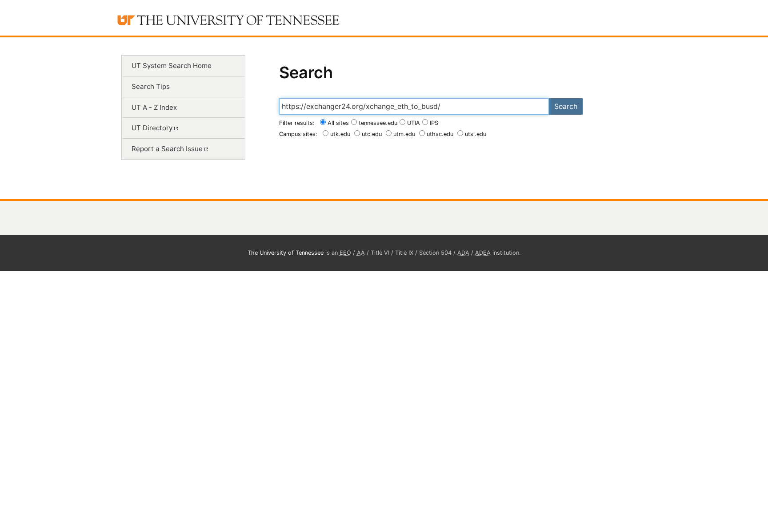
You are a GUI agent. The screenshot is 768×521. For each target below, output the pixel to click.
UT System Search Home (172, 65)
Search (565, 106)
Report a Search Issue (168, 148)
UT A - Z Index (154, 107)
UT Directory (153, 128)
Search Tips (151, 86)
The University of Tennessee (286, 252)
